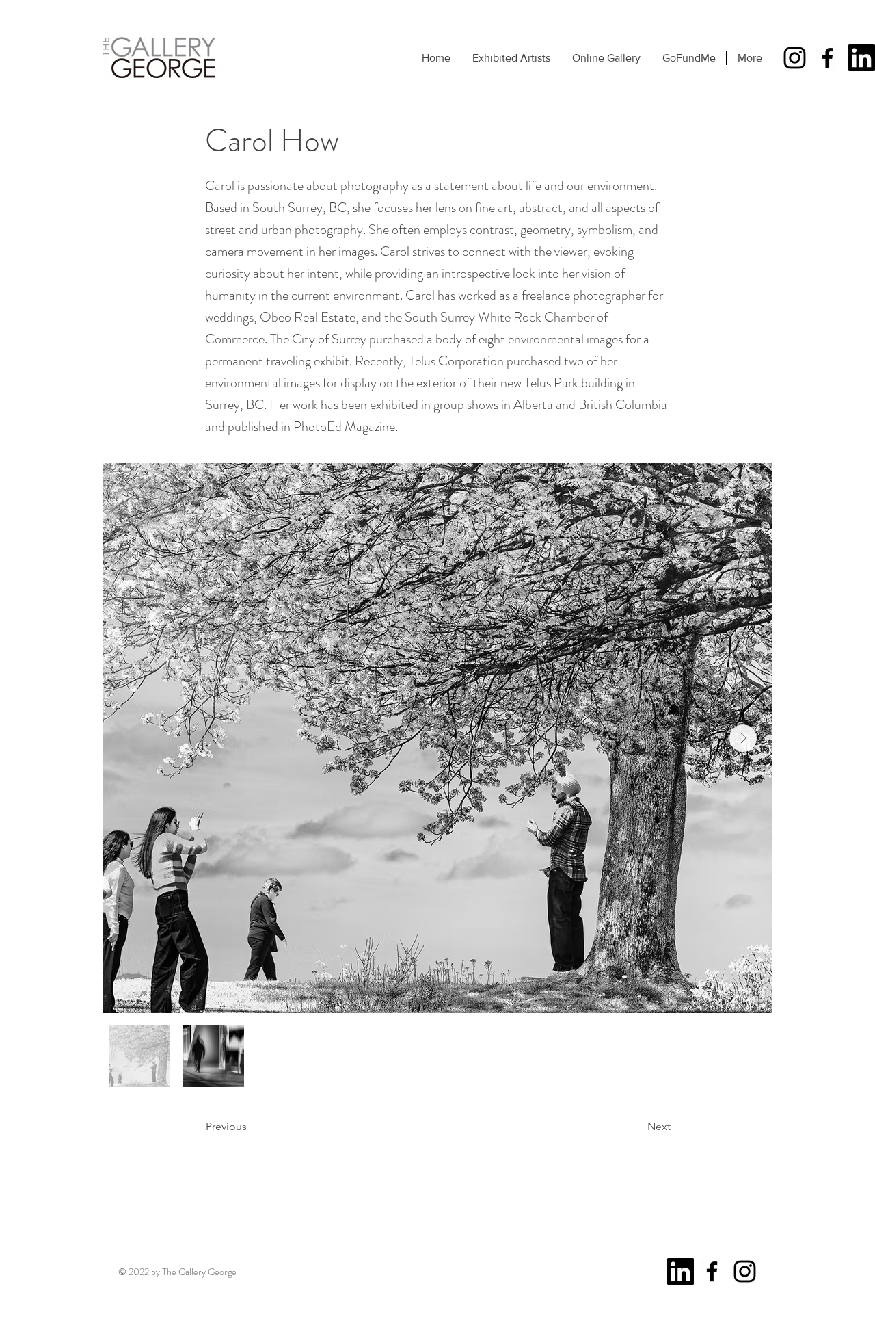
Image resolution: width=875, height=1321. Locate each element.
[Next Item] (743, 738)
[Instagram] (794, 58)
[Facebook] (827, 57)
